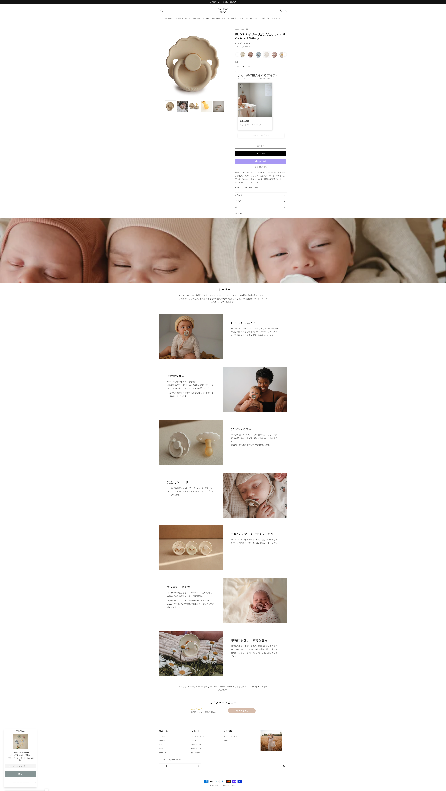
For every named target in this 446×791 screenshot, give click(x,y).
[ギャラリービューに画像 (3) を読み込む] (194, 106)
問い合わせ (195, 753)
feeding (162, 740)
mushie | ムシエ (219, 785)
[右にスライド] (226, 106)
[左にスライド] (161, 106)
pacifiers (162, 753)
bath (161, 749)
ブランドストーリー (199, 736)
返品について (196, 745)
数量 (236, 62)
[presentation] (285, 54)
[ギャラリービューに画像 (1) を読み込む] (170, 106)
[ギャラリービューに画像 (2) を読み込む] (182, 106)
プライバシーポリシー (231, 736)
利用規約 (226, 740)
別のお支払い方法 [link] (261, 167)
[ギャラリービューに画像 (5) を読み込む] (218, 106)
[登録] (198, 766)
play (160, 745)
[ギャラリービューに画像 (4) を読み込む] (206, 106)
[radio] (242, 54)
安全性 (193, 740)
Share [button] (240, 213)
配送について (246, 47)
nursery (162, 736)
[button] (161, 10)
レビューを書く (241, 711)
